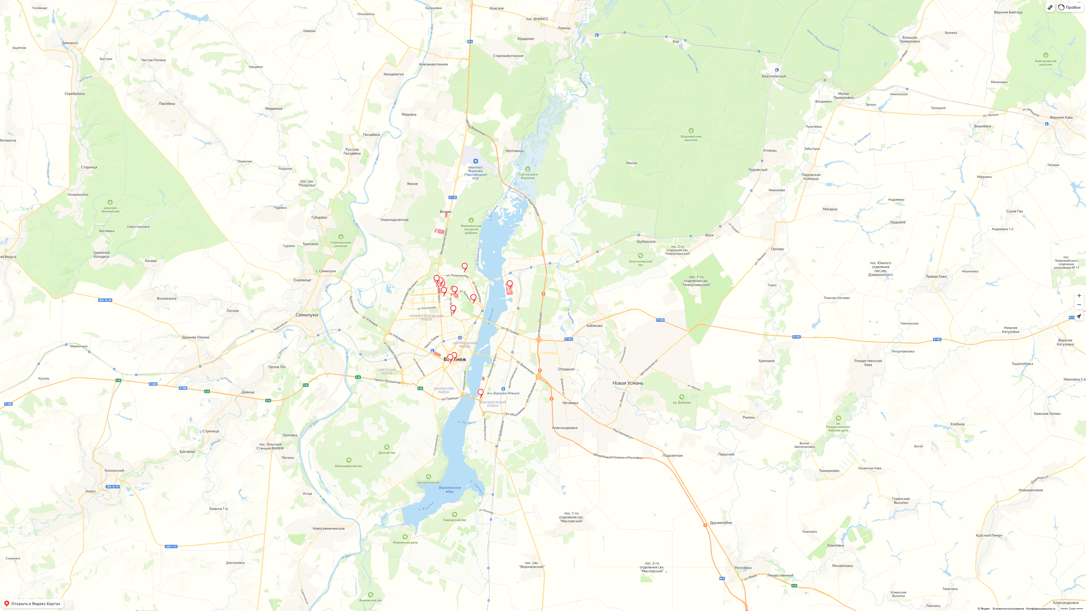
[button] (1050, 7)
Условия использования (1008, 608)
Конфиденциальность (1040, 608)
